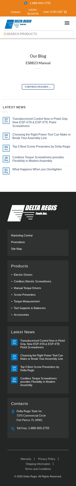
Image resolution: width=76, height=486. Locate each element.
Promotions (18, 242)
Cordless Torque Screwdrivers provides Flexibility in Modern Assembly (38, 159)
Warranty (25, 458)
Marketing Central (21, 235)
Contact (15, 12)
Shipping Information (38, 463)
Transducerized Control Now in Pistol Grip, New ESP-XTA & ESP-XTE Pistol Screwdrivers (40, 122)
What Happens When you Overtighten (37, 169)
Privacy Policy (46, 458)
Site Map (16, 248)
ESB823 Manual (38, 63)
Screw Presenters (25, 294)
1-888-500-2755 (40, 3)
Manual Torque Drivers (27, 288)
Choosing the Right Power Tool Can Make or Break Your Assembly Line (41, 136)
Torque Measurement (26, 301)
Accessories (21, 314)
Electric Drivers (23, 274)
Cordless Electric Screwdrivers (32, 281)
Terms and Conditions (38, 468)
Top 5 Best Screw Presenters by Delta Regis (41, 146)
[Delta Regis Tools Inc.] (18, 24)
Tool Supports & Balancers (30, 308)
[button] (31, 11)
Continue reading (38, 87)
